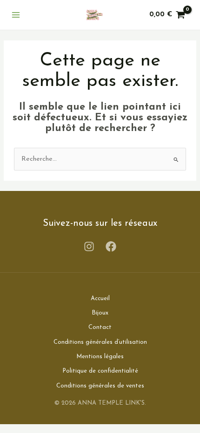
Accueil (100, 298)
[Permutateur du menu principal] (16, 15)
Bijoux (100, 313)
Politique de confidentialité (100, 371)
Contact (100, 327)
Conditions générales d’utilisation (100, 342)
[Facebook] (111, 246)
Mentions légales (100, 357)
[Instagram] (89, 246)
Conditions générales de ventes (100, 386)
